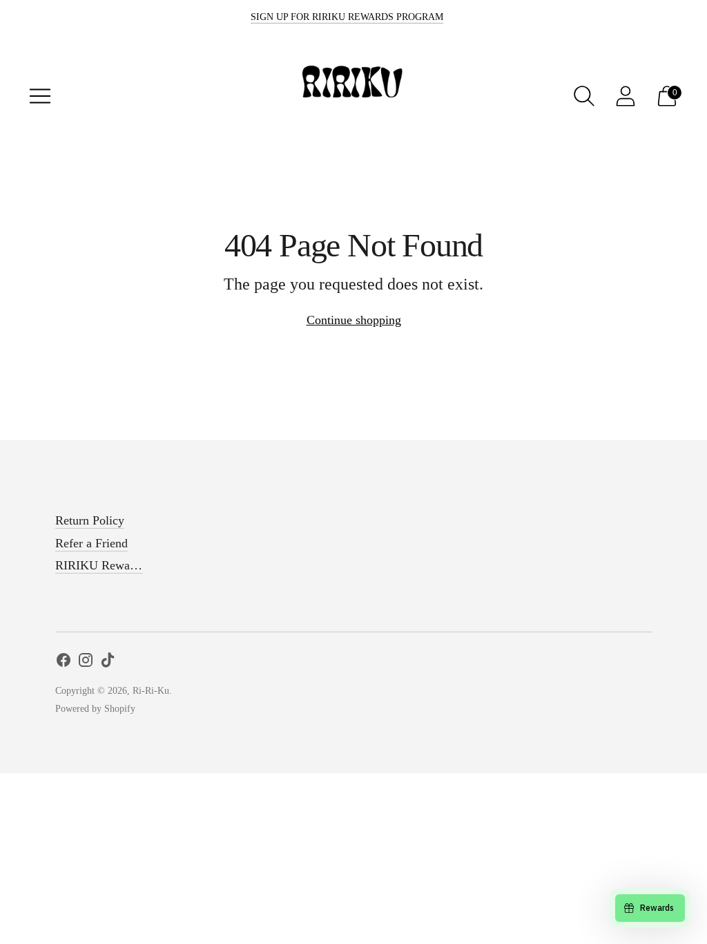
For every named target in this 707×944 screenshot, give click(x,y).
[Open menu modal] (40, 96)
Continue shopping (354, 320)
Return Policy (89, 520)
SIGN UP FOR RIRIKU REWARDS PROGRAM (347, 17)
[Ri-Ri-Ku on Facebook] (63, 663)
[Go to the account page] (625, 96)
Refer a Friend (91, 543)
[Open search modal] (584, 96)
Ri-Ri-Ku (151, 691)
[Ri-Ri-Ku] (353, 95)
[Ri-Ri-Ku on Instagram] (85, 663)
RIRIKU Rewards (100, 565)
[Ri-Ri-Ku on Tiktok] (107, 663)
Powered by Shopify (95, 709)
